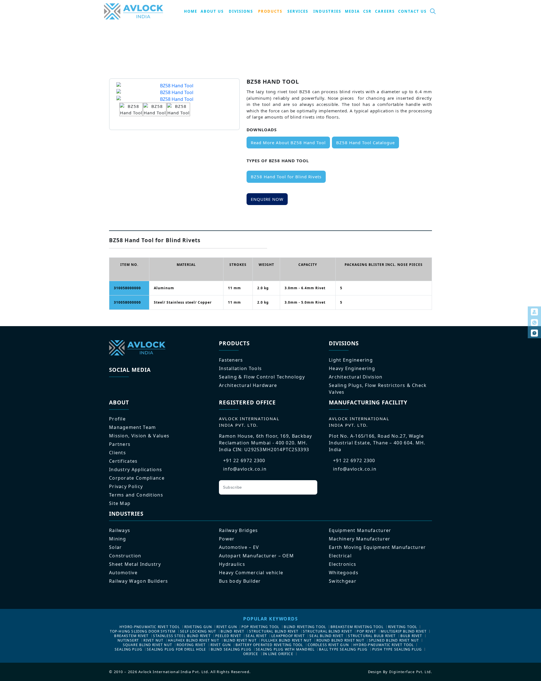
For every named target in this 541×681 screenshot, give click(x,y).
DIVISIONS (241, 11)
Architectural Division (356, 377)
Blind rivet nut (240, 640)
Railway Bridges (238, 530)
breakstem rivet (131, 635)
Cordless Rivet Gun (328, 644)
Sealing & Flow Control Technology (262, 377)
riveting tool (402, 626)
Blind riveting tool (305, 626)
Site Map (119, 503)
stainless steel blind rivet (181, 635)
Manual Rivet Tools (215, 37)
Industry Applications (135, 469)
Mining (117, 539)
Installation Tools (240, 368)
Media (352, 11)
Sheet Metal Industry (135, 564)
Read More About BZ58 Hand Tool (288, 142)
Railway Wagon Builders (138, 581)
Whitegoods (343, 572)
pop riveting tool (260, 626)
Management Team (132, 427)
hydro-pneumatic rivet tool (149, 626)
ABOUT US (212, 11)
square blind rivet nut (147, 644)
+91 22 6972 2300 (244, 460)
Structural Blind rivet (273, 631)
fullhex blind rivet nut (286, 640)
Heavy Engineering (352, 368)
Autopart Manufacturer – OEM (256, 556)
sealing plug (128, 649)
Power (227, 539)
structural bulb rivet (372, 635)
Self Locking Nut (198, 631)
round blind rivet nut (340, 640)
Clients (117, 452)
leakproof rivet (288, 635)
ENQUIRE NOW (267, 199)
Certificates (123, 461)
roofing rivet (191, 644)
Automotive (123, 572)
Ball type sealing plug (343, 649)
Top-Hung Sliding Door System (143, 631)
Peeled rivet (228, 635)
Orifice (250, 653)
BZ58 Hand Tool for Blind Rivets (286, 176)
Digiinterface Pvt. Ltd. (410, 671)
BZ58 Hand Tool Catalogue (365, 142)
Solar (115, 547)
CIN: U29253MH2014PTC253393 (271, 449)
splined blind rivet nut (394, 640)
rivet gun (226, 626)
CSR (367, 11)
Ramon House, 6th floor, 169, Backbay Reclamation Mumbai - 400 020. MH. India (265, 443)
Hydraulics (232, 564)
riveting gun (198, 626)
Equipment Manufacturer (360, 530)
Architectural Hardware (248, 385)
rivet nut (153, 640)
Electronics (342, 564)
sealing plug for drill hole (176, 649)
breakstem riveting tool (357, 626)
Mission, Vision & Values (139, 436)
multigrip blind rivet (404, 631)
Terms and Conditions (136, 495)
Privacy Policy (126, 486)
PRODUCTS (270, 11)
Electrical (340, 556)
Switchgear (342, 581)
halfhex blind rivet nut (193, 640)
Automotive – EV (239, 547)
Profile (117, 419)
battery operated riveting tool (269, 644)
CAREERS (385, 11)
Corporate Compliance (137, 478)
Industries (327, 11)
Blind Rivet (232, 631)
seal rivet (256, 635)
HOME (190, 11)
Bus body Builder (240, 581)
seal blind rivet (326, 635)
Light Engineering (171, 37)
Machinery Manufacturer (360, 539)
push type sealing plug (397, 649)
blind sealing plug (231, 649)
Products (137, 37)
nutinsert (128, 640)
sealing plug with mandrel (285, 649)
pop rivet (366, 631)
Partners (119, 444)
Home (115, 37)
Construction (125, 556)
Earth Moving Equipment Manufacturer (377, 547)
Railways (119, 530)
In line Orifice (278, 653)
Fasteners (231, 360)
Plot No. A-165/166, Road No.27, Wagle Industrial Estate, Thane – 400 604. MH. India (377, 443)
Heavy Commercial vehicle (251, 572)
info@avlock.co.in (245, 469)
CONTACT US (412, 11)
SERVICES (297, 11)
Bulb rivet (411, 635)
